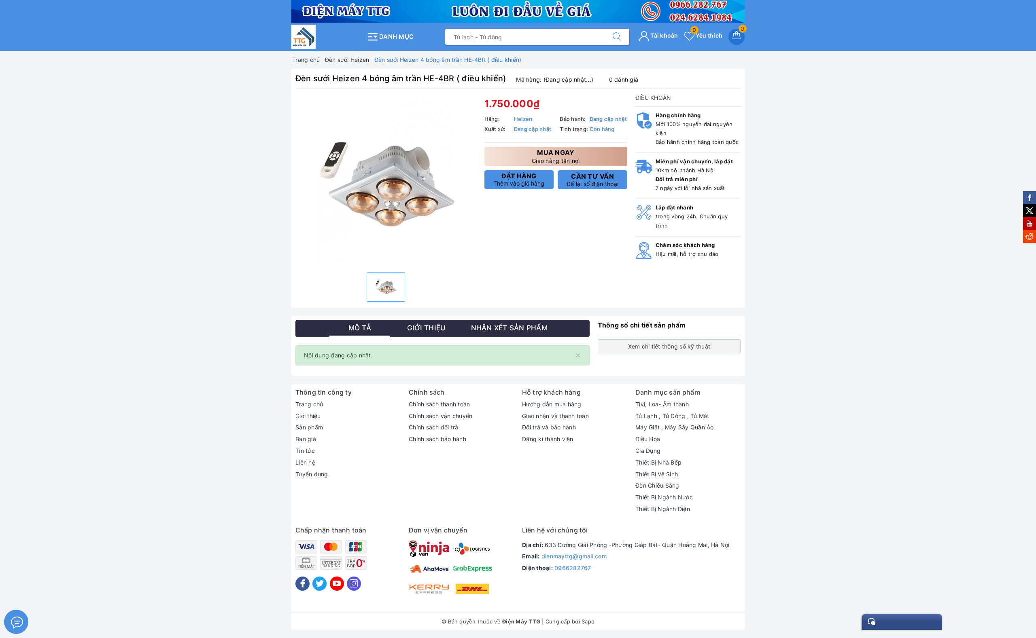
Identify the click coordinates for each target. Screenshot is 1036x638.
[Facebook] (302, 584)
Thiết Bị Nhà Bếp (658, 462)
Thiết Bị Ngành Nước (664, 497)
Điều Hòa (647, 438)
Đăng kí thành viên (547, 438)
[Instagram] (354, 584)
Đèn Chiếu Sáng (657, 485)
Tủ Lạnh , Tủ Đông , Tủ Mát (672, 415)
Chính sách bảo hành (437, 438)
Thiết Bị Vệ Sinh (656, 474)
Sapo (588, 621)
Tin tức (305, 450)
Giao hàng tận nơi (556, 156)
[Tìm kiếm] (616, 37)
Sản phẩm (309, 427)
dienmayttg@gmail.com (574, 556)
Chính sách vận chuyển (440, 415)
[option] (385, 181)
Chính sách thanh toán (439, 404)
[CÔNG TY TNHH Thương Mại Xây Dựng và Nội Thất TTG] (326, 37)
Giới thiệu (308, 415)
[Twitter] (319, 584)
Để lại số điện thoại (592, 180)
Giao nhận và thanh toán (555, 415)
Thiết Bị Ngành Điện (662, 508)
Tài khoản (663, 35)
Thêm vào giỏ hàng (518, 179)
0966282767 (572, 567)
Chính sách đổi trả (434, 427)
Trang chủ (309, 404)
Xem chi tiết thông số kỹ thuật (669, 346)
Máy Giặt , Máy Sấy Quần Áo (674, 427)
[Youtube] (337, 584)
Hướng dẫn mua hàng (552, 404)
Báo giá (305, 438)
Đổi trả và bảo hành (549, 427)
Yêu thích (707, 35)
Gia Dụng (647, 450)
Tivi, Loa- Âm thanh (662, 404)
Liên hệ (305, 462)
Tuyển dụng (311, 474)
